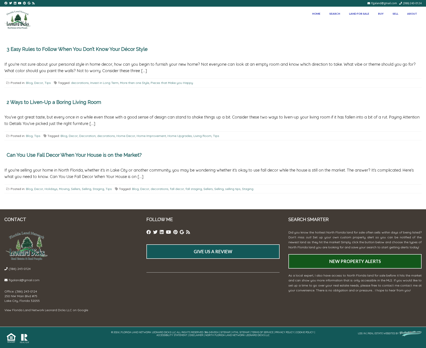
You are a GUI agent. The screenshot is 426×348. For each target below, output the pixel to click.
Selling (86, 189)
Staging (98, 189)
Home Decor (125, 136)
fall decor (177, 189)
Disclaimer (196, 335)
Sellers (75, 189)
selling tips (233, 189)
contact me (408, 285)
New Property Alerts (355, 261)
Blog (29, 83)
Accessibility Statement (171, 335)
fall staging (193, 189)
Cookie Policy (305, 332)
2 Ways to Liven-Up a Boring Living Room (54, 102)
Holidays (51, 189)
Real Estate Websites (381, 333)
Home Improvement (151, 136)
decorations (80, 83)
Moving (64, 189)
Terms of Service (262, 332)
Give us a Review (213, 251)
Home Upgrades (180, 136)
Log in (362, 333)
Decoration (87, 136)
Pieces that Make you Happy (172, 83)
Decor (38, 83)
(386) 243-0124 (412, 3)
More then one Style (134, 83)
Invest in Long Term (104, 83)
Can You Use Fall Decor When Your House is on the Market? (74, 155)
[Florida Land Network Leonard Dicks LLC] (17, 19)
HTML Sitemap (240, 332)
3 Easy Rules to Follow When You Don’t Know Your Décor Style (77, 49)
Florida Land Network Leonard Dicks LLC (42, 310)
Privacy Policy (284, 332)
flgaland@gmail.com (384, 3)
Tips (48, 83)
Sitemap (225, 332)
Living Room (202, 136)
